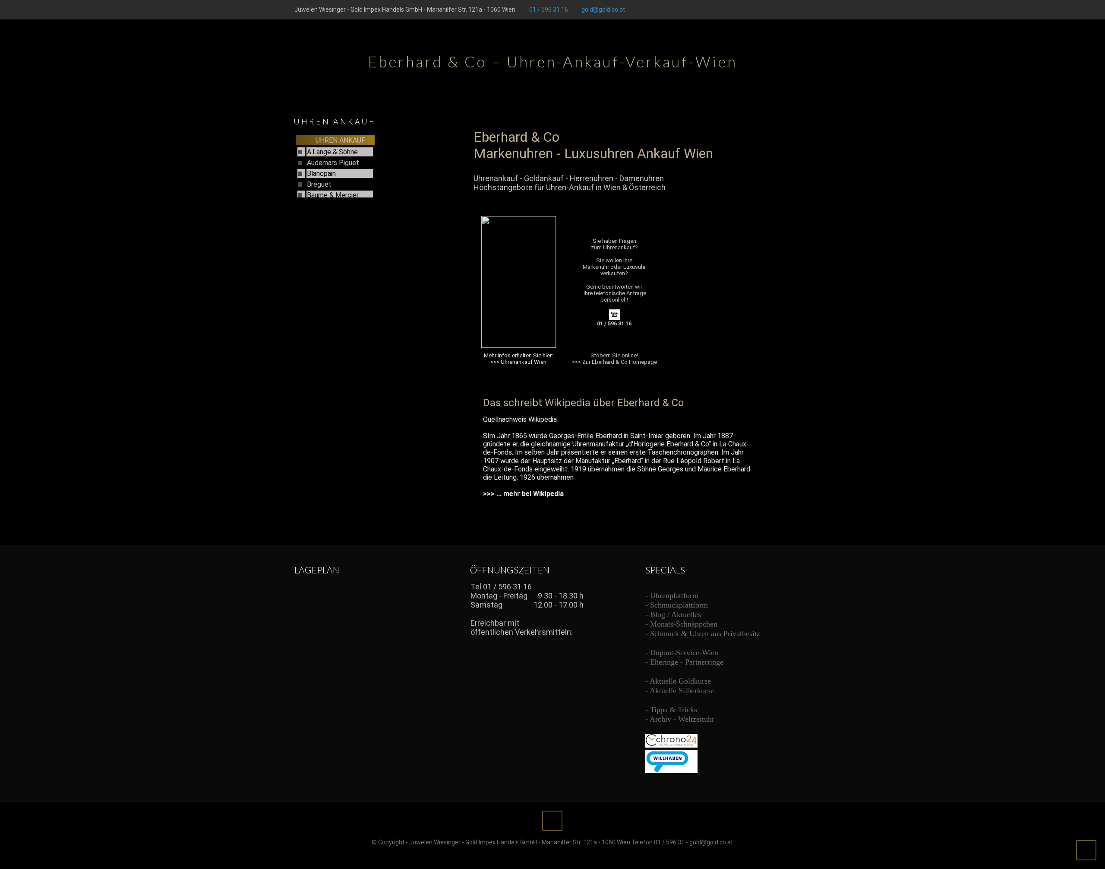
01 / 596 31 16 (548, 9)
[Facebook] (771, 9)
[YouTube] (794, 9)
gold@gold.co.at (603, 9)
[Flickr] (806, 9)
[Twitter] (782, 9)
